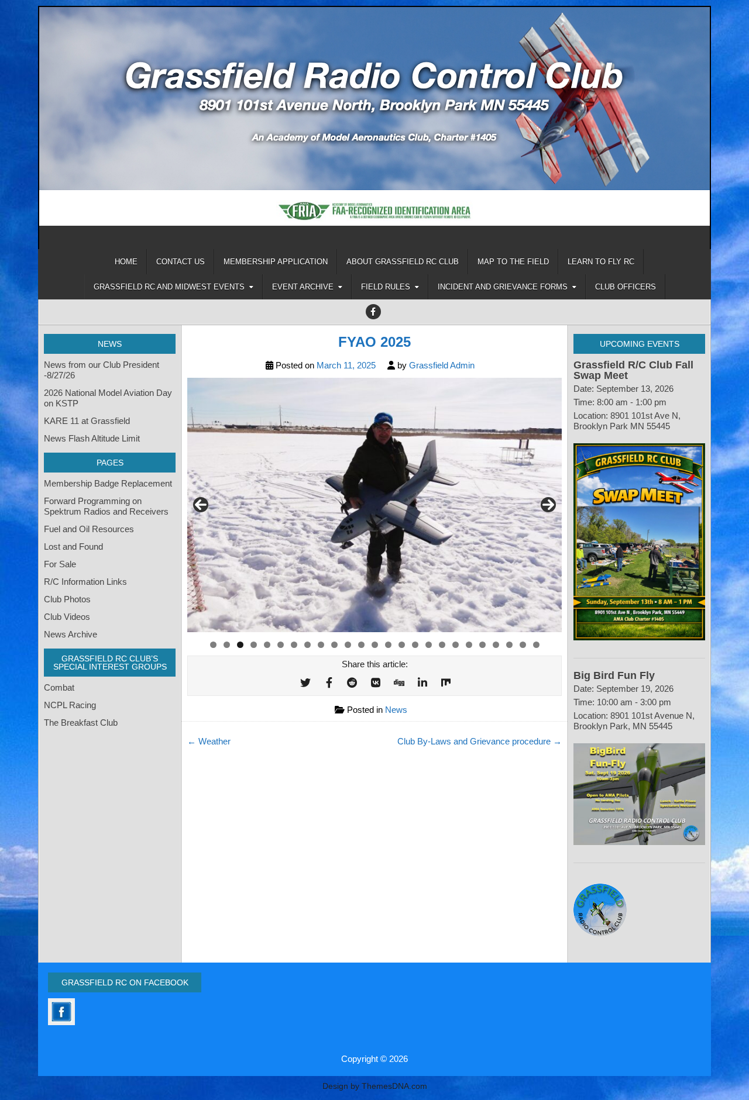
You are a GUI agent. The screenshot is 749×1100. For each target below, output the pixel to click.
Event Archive (303, 286)
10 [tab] (335, 645)
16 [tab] (415, 645)
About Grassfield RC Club (402, 261)
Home (126, 261)
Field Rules (385, 286)
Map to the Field (513, 261)
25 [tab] (537, 645)
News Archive (70, 634)
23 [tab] (510, 645)
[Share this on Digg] (399, 683)
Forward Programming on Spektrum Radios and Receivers (106, 506)
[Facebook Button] (373, 311)
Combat (59, 687)
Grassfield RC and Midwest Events (169, 286)
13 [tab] (375, 645)
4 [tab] (253, 645)
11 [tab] (348, 645)
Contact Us (180, 261)
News (396, 710)
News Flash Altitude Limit (92, 438)
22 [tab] (496, 645)
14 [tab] (388, 645)
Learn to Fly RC (601, 261)
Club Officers (625, 286)
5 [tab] (267, 645)
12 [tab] (362, 645)
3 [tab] (240, 645)
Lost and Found (73, 546)
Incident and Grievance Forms (503, 286)
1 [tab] (213, 645)
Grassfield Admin (442, 365)
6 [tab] (280, 645)
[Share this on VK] (375, 683)
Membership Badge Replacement (108, 483)
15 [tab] (402, 645)
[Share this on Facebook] (328, 683)
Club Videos (67, 617)
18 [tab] (442, 645)
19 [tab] (456, 645)
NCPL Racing (70, 705)
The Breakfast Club (81, 722)
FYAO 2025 (374, 342)
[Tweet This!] (305, 683)
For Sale (60, 564)
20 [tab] (469, 645)
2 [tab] (227, 645)
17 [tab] (429, 645)
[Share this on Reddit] (352, 683)
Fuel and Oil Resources (89, 529)
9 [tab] (321, 645)
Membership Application (276, 261)
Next (548, 504)
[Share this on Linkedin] (422, 683)
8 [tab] (307, 645)
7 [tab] (294, 645)
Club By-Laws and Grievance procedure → (479, 741)
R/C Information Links (85, 582)
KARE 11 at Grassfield (87, 421)
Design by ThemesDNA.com (374, 1086)
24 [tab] (523, 645)
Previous (200, 504)
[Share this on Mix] (446, 683)
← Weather (209, 741)
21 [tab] (483, 645)
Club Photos (67, 599)
